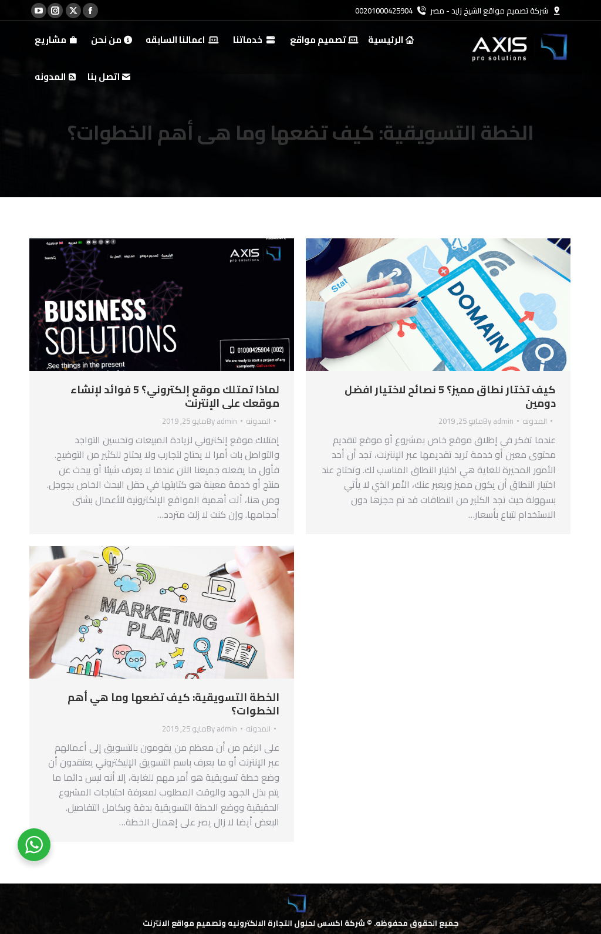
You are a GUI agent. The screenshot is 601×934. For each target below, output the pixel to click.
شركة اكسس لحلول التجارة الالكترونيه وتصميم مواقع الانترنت (254, 923)
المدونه (258, 421)
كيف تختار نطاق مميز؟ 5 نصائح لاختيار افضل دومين (450, 396)
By (222, 421)
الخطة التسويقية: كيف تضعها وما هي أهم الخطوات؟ (173, 703)
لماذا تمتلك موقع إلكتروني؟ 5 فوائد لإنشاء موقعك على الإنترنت (174, 396)
